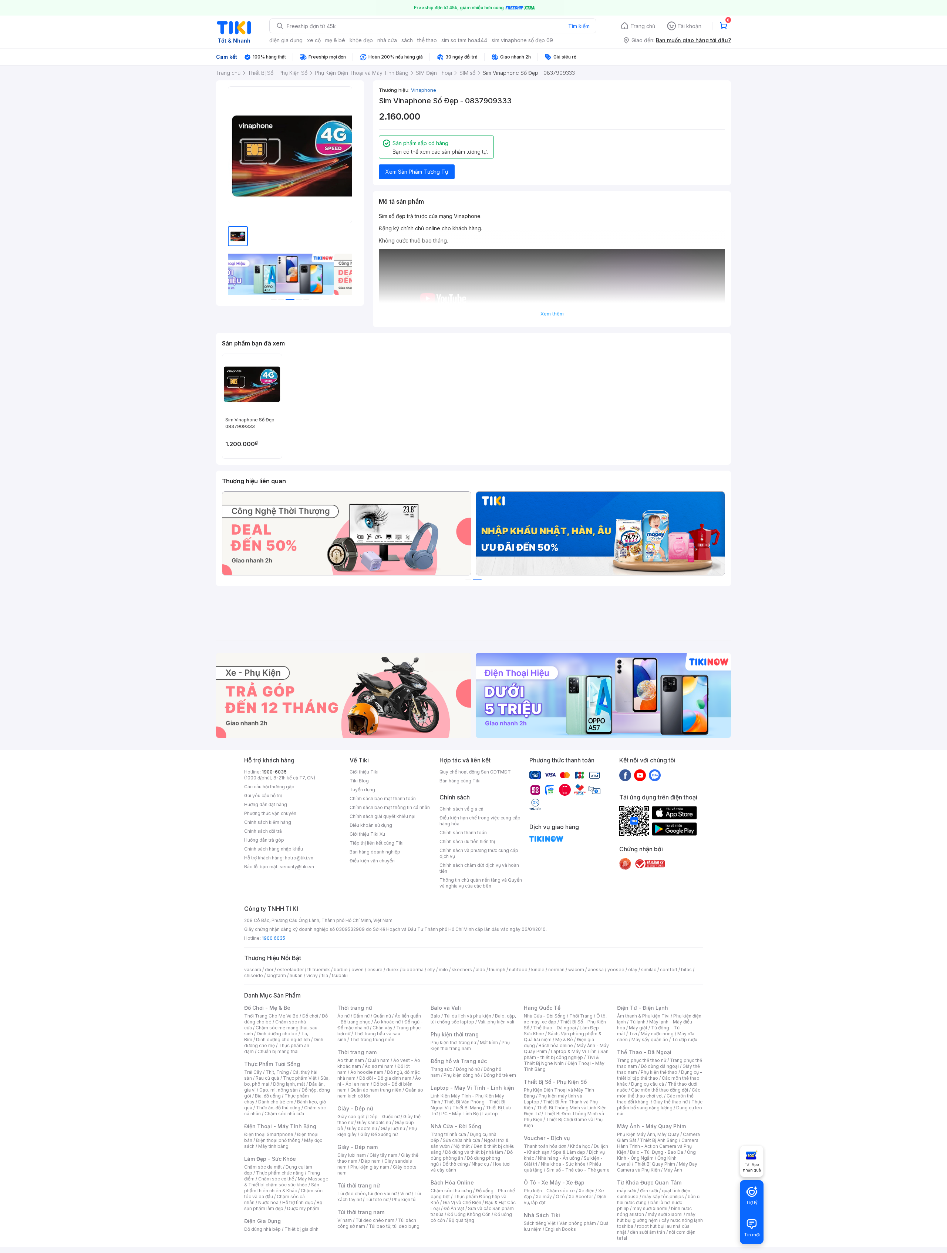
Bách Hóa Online (452, 1182)
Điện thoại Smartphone (268, 1134)
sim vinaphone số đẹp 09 (522, 40)
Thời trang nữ (354, 1008)
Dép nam (371, 1161)
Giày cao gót (351, 1116)
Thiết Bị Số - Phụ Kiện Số (555, 1082)
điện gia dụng (286, 40)
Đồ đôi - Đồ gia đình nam (385, 1078)
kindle (538, 969)
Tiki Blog (359, 780)
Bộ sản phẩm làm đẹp (283, 1205)
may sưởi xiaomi (650, 1208)
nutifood (518, 969)
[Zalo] (655, 775)
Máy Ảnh (673, 1170)
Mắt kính (489, 1042)
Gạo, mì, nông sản (278, 1090)
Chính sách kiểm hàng (267, 822)
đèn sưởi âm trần (647, 1232)
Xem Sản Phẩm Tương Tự (416, 171)
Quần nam (379, 1060)
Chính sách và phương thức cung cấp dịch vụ (478, 853)
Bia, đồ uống (268, 1096)
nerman (556, 969)
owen (357, 969)
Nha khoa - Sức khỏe (563, 1164)
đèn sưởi (649, 1190)
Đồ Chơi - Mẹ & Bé (267, 1008)
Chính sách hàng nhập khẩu (273, 849)
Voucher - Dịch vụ (547, 1138)
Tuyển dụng (362, 789)
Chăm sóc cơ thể (276, 1179)
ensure (374, 969)
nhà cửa (387, 40)
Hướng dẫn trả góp (264, 840)
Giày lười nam (351, 1155)
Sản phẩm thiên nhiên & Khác (281, 1187)
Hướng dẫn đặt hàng (265, 804)
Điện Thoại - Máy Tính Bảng (280, 1126)
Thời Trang (581, 1016)
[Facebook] (625, 775)
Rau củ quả (267, 1078)
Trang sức (441, 1069)
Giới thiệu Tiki (364, 772)
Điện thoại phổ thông (278, 1140)
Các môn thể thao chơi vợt (658, 1093)
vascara (252, 969)
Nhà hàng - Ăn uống (559, 1158)
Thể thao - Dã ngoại (554, 1027)
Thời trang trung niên (372, 1039)
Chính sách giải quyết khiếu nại (382, 816)
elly (431, 969)
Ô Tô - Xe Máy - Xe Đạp (554, 1182)
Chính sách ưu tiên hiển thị (467, 841)
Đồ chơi (310, 1016)
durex (392, 969)
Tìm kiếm (579, 26)
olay (632, 969)
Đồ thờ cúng (455, 1164)
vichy (312, 975)
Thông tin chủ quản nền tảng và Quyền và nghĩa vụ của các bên (480, 883)
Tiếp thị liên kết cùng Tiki (377, 843)
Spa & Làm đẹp (569, 1152)
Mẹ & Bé (564, 1039)
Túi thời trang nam (360, 1212)
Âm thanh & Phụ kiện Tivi (643, 1016)
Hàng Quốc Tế (542, 1008)
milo (443, 969)
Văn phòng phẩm (577, 1223)
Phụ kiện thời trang (455, 1034)
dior (269, 969)
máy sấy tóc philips (663, 1196)
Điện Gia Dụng (262, 1221)
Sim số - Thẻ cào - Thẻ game (578, 1170)
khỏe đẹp (361, 40)
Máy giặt (638, 1027)
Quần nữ (382, 1016)
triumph (497, 969)
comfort (668, 969)
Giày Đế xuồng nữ (379, 1134)
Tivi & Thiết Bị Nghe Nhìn (561, 1060)
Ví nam (344, 1220)
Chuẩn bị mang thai (278, 1051)
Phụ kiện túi (404, 1199)
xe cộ (314, 40)
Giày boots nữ (362, 1128)
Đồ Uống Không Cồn (469, 1214)
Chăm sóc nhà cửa (284, 1113)
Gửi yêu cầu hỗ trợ (263, 795)
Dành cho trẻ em (275, 1102)
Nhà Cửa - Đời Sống (456, 1126)
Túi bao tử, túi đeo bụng (394, 1226)
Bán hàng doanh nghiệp (375, 852)
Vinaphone (423, 90)
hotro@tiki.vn (299, 858)
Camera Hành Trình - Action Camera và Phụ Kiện (657, 1146)
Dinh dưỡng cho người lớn (283, 1039)
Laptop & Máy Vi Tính (574, 1051)
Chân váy (382, 1027)
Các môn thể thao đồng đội (659, 1090)
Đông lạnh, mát (289, 1084)
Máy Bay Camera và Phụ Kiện (657, 1167)
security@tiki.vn (297, 866)
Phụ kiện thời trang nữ (453, 1042)
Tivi (633, 1033)
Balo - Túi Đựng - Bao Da (656, 1152)
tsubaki (340, 975)
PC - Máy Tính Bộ (460, 1113)
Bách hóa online (556, 1045)
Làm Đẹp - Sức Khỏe (270, 1159)
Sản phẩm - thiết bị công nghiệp (566, 1054)
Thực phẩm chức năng (280, 1173)
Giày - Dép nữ (355, 1108)
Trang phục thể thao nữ (641, 1060)
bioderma (413, 969)
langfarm (276, 975)
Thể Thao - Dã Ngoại (644, 1052)
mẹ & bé (335, 40)
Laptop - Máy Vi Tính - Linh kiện (472, 1088)
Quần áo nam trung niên (375, 1090)
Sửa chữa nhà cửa (461, 1140)
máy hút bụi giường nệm (656, 1217)
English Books (560, 1229)
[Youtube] (640, 775)
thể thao (427, 40)
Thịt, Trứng (277, 1072)
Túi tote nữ (376, 1199)
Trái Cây (253, 1072)
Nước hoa (268, 1202)
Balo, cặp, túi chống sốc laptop (473, 1019)
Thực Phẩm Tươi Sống (272, 1064)
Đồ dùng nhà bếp (262, 1229)
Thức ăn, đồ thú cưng (278, 1107)
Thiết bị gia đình (301, 1229)
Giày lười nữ (393, 1128)
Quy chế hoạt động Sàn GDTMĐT (475, 772)
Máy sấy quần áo (649, 1039)
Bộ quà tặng (461, 1220)
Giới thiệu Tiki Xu (367, 834)
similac (648, 969)
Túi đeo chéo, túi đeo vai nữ (367, 1193)
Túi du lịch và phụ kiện (467, 1016)
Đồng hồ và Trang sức (459, 1061)
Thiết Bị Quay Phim (654, 1164)
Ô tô (560, 1196)
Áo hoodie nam (366, 1072)
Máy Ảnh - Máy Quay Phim (651, 1126)
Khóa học (580, 1146)
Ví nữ (405, 1193)
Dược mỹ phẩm (303, 1208)
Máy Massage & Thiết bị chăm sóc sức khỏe (286, 1181)
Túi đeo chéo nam (374, 1220)
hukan (296, 975)
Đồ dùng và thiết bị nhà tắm (474, 1152)
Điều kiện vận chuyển (372, 860)
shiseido (253, 975)
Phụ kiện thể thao (659, 1072)
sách (407, 40)
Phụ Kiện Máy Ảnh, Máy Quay (648, 1134)
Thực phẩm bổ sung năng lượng (659, 1104)
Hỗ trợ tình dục (297, 1202)
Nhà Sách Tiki (542, 1215)
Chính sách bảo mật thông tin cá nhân (390, 807)
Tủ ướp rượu (684, 1039)
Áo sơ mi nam (379, 1066)
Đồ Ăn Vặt (454, 1208)
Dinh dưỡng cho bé (277, 1033)
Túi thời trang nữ (358, 1185)
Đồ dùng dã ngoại (660, 1066)
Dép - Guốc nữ (384, 1116)
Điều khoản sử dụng (371, 825)
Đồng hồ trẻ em (499, 1075)
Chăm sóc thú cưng (451, 1190)
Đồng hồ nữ (468, 1069)
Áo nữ (343, 1016)
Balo (435, 1016)
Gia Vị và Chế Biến (462, 1202)
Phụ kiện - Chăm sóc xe (549, 1190)
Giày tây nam (383, 1155)
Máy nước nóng (657, 1033)
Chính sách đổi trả (263, 831)
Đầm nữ (361, 1016)
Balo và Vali (446, 1008)
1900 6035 (273, 938)
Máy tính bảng (273, 1146)
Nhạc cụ (480, 1164)
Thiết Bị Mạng (467, 1107)
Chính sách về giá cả (461, 809)
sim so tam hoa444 (464, 40)
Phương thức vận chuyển (270, 813)
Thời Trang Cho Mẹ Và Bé (271, 1016)
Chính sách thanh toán (463, 832)
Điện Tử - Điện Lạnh (642, 1008)
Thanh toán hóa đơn (545, 1146)
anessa (596, 969)
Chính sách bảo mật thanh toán (383, 798)
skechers (462, 969)
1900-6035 (274, 772)
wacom (576, 969)
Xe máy (544, 1196)
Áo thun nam (350, 1060)
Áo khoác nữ (387, 1022)
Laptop (490, 1113)
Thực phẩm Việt (300, 1078)
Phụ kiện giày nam (369, 1167)
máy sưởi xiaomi (665, 1214)
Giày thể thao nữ (670, 1102)
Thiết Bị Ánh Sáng (659, 1140)
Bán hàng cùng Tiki (460, 780)
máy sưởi (626, 1190)
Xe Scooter (581, 1196)
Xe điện (586, 1190)
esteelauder (290, 969)
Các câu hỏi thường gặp (269, 786)
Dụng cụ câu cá (647, 1084)
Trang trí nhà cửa (448, 1134)
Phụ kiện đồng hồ (462, 1075)
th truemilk (318, 969)
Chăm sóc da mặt (263, 1167)
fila (324, 975)
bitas (686, 969)
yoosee (615, 969)
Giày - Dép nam (357, 1147)
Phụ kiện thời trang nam (470, 1045)
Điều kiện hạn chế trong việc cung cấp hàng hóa (479, 820)
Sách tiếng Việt (540, 1223)
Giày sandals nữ (374, 1122)
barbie (341, 969)
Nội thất (462, 1146)
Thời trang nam (357, 1052)
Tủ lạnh (638, 1022)
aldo (480, 969)
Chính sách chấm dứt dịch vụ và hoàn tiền (479, 868)
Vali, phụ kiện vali (496, 1022)
